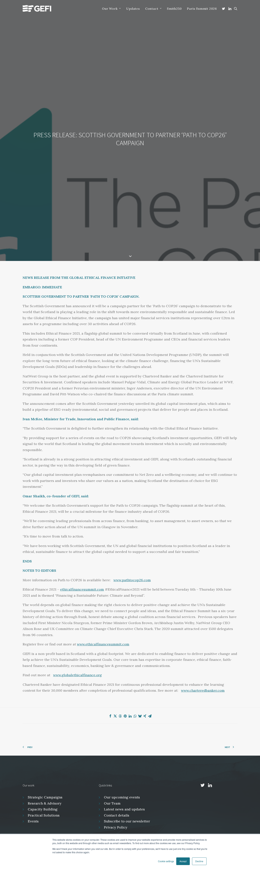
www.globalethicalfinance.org (77, 675)
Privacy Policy (115, 827)
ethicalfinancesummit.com (82, 589)
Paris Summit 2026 (202, 8)
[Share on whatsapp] (135, 716)
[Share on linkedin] (130, 716)
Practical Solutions (44, 815)
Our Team (112, 803)
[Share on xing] (145, 716)
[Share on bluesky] (140, 716)
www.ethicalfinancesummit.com (103, 644)
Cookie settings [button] (166, 861)
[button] (224, 8)
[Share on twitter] (115, 716)
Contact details (116, 815)
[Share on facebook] (110, 716)
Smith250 (174, 8)
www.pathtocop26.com (132, 580)
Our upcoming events (122, 797)
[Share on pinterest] (125, 716)
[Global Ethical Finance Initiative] (37, 8)
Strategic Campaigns (45, 797)
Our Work (109, 8)
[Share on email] (150, 716)
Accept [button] (183, 861)
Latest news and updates (124, 809)
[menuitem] (111, 8)
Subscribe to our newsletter (127, 821)
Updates (133, 8)
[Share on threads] (120, 716)
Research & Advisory (44, 803)
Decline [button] (199, 861)
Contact (151, 8)
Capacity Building (42, 809)
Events (33, 821)
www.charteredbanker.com (203, 690)
